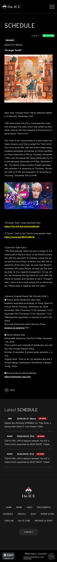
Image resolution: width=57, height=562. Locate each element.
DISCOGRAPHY (44, 507)
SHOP (33, 514)
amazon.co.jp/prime (14, 328)
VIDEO (29, 507)
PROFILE (22, 514)
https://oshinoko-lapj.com (17, 376)
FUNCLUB (8, 521)
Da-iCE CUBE (24, 521)
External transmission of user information (34, 557)
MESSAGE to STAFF (44, 521)
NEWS (19, 507)
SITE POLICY (42, 553)
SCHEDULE (8, 514)
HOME (9, 507)
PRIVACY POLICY (31, 553)
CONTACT (28, 532)
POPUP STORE (47, 514)
